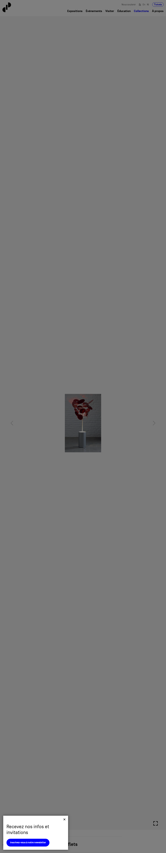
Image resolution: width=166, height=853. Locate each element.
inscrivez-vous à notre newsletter (28, 842)
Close (64, 819)
